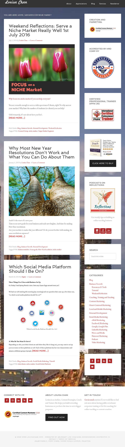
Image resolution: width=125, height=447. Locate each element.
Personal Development (40, 128)
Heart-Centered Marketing (100, 305)
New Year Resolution (45, 249)
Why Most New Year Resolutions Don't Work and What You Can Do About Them (41, 153)
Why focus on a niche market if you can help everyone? (29, 98)
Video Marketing (98, 342)
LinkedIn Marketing (99, 329)
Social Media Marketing (41, 361)
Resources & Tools (99, 287)
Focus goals (33, 249)
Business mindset (23, 249)
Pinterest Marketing (100, 336)
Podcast (95, 339)
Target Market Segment (46, 131)
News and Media (98, 333)
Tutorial (52, 361)
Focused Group (23, 131)
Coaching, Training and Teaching (101, 297)
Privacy (53, 439)
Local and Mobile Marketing (100, 309)
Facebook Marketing (100, 323)
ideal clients (22, 364)
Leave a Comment (36, 40)
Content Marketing (97, 301)
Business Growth (26, 128)
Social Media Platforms (43, 364)
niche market (33, 131)
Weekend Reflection (55, 128)
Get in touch (89, 399)
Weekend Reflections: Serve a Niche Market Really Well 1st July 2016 (40, 30)
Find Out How (56, 417)
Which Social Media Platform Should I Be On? (40, 269)
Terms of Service (67, 439)
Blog (19, 128)
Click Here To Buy (102, 163)
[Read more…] (17, 118)
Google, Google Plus (100, 326)
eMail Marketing (98, 320)
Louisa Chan (22, 3)
